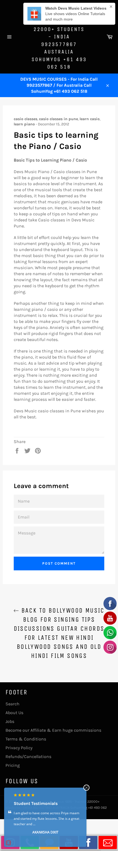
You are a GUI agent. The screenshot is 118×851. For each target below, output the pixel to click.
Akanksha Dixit (45, 832)
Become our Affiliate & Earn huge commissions (53, 730)
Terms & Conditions (25, 739)
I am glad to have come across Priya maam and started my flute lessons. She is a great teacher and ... (46, 818)
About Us (14, 712)
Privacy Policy (18, 747)
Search (12, 703)
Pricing (12, 765)
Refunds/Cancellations (28, 756)
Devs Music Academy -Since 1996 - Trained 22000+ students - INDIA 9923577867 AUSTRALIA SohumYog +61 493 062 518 (59, 36)
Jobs (9, 721)
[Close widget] (86, 788)
